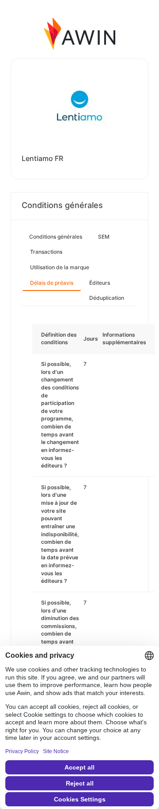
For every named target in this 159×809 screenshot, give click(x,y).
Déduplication (106, 298)
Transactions (46, 251)
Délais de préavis (51, 282)
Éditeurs (99, 282)
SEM (104, 236)
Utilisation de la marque (59, 267)
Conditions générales (55, 236)
